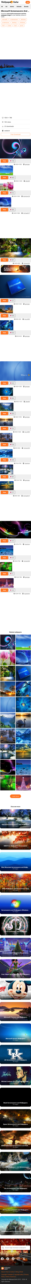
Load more (15, 796)
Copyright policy (18, 1274)
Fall (14, 1254)
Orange (10, 1254)
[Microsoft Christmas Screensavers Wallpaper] (23, 704)
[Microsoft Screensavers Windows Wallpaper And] (7, 642)
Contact (12, 1272)
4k (2, 6)
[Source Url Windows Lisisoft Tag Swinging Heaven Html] (7, 767)
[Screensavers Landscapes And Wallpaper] (7, 689)
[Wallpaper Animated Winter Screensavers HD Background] (7, 751)
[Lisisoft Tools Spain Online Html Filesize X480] (7, 720)
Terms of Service (10, 1276)
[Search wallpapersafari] (3, 1247)
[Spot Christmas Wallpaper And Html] (23, 782)
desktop (14, 22)
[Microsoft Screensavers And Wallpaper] (23, 657)
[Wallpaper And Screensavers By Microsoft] (7, 704)
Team (7, 1272)
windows (23, 19)
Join (27, 2)
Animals (19, 6)
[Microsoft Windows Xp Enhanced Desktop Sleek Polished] (7, 782)
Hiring (17, 1272)
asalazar (7, 130)
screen (9, 25)
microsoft (4, 19)
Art (6, 6)
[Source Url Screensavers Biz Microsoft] (23, 689)
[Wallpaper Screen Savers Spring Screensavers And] (7, 657)
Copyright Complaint (7, 1274)
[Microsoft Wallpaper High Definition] (23, 642)
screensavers (14, 19)
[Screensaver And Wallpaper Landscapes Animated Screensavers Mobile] (23, 751)
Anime (12, 6)
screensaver (5, 22)
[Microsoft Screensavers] (23, 736)
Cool (21, 1252)
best (15, 25)
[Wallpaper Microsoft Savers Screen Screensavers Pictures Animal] (23, 720)
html (3, 25)
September (4, 1254)
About (3, 1272)
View (4, 161)
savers (21, 25)
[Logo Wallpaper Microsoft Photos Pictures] (23, 673)
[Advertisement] (15, 43)
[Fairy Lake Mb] (7, 736)
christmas (22, 22)
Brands (26, 6)
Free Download (15, 134)
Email (21, 1272)
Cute (24, 1252)
